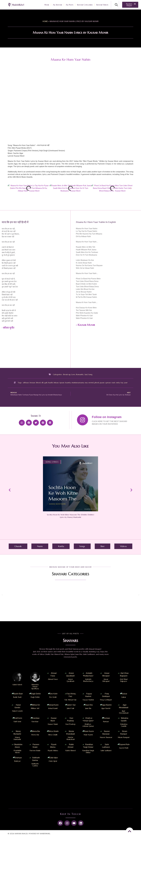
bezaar (32, 382)
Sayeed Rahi (123, 748)
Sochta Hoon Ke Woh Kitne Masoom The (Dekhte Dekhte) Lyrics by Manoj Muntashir (70, 516)
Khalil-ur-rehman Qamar (88, 725)
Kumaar (106, 721)
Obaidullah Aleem (17, 751)
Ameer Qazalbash (70, 680)
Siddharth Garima (35, 765)
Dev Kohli (52, 697)
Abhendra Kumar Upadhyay (35, 687)
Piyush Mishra (53, 750)
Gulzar (123, 697)
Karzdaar (35, 721)
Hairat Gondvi (17, 711)
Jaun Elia (88, 708)
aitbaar (26, 382)
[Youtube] (74, 823)
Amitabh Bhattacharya (88, 680)
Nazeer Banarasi (106, 737)
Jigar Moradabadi (123, 712)
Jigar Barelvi (106, 708)
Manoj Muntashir (17, 738)
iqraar (61, 382)
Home (47, 5)
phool (96, 382)
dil (42, 382)
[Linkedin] (80, 823)
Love (73, 374)
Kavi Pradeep (70, 724)
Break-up (66, 374)
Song (90, 374)
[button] (116, 5)
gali (45, 382)
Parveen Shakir (35, 750)
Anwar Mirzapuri (105, 680)
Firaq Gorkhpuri (106, 700)
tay (122, 382)
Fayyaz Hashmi (88, 700)
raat (113, 382)
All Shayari (57, 5)
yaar (125, 382)
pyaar (102, 382)
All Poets (69, 5)
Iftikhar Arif (35, 708)
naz (86, 382)
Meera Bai (35, 735)
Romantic (80, 374)
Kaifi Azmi (17, 721)
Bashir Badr (17, 697)
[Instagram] (67, 823)
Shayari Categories (85, 5)
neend (91, 382)
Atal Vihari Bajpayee (124, 680)
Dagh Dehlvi (35, 697)
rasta (118, 382)
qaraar (108, 382)
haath (50, 382)
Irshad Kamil (52, 708)
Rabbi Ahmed (70, 750)
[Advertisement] (107, 348)
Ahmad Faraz (53, 679)
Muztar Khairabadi (70, 738)
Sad (86, 374)
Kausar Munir (86, 324)
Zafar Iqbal (53, 761)
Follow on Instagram (107, 417)
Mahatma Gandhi (123, 725)
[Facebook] (60, 823)
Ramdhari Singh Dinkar (88, 751)
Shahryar (17, 761)
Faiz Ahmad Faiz (70, 700)
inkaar (56, 382)
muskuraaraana (78, 382)
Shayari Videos (102, 5)
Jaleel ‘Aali (70, 708)
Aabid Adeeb (17, 685)
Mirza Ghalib (53, 735)
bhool (38, 382)
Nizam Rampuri (123, 737)
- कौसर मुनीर (8, 328)
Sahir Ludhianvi (106, 750)
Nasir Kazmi (88, 735)
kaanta (68, 382)
